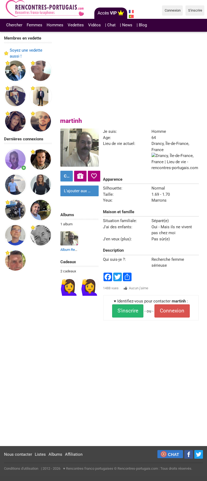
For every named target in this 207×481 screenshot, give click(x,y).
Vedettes (76, 25)
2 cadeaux (68, 271)
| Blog (142, 25)
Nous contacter (18, 454)
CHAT (173, 454)
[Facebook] (188, 454)
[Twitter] (198, 454)
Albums (55, 454)
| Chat (110, 25)
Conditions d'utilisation (21, 468)
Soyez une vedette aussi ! (26, 53)
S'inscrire (128, 311)
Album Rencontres (74, 250)
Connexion (172, 311)
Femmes (34, 25)
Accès (107, 13)
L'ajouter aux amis (80, 190)
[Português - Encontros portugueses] (131, 16)
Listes (40, 454)
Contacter (67, 176)
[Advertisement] (28, 359)
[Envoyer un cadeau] (80, 176)
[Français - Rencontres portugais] (131, 11)
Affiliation (73, 454)
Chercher (14, 25)
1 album (66, 224)
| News (126, 25)
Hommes (55, 25)
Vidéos (94, 25)
